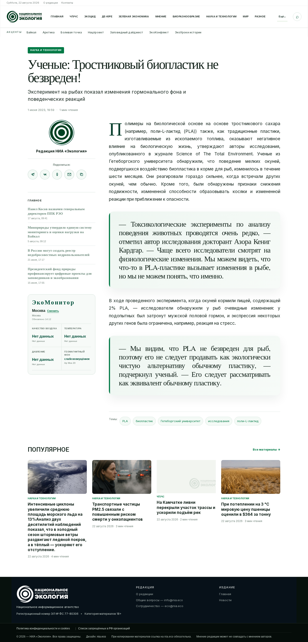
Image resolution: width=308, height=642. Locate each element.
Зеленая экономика (134, 16)
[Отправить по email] (69, 174)
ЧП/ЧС (74, 16)
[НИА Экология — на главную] (24, 17)
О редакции (50, 2)
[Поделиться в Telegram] (33, 174)
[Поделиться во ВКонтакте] (45, 174)
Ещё (282, 16)
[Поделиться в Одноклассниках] (57, 174)
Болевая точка (71, 32)
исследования (218, 421)
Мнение (160, 16)
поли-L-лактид (247, 421)
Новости (225, 600)
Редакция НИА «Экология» (61, 151)
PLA (125, 421)
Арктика (49, 32)
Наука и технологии (221, 16)
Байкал (32, 32)
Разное (260, 16)
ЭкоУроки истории (188, 32)
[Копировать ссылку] (81, 174)
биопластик (144, 421)
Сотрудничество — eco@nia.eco (159, 606)
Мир (245, 16)
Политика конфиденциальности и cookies (43, 628)
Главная (57, 16)
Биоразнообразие (186, 16)
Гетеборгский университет (180, 421)
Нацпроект (96, 32)
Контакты (67, 2)
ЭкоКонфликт (159, 32)
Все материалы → (266, 449)
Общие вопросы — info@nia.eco (159, 600)
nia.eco (101, 636)
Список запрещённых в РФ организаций (104, 628)
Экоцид (90, 16)
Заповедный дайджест (126, 32)
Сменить (53, 311)
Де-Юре (107, 16)
